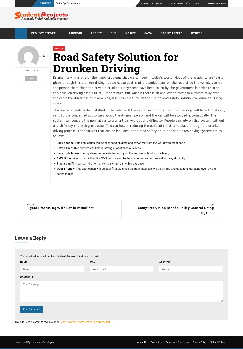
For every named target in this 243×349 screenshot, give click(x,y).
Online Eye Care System (68, 3)
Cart (196, 3)
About (144, 3)
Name (24, 262)
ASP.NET (96, 33)
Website (164, 262)
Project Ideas (172, 33)
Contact (157, 3)
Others (196, 33)
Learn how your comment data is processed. (85, 322)
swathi (42, 56)
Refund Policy (217, 342)
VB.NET (130, 33)
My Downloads (180, 3)
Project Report (43, 33)
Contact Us (156, 342)
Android (75, 33)
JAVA (148, 33)
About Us (142, 342)
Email (93, 262)
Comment (27, 277)
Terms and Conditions (177, 342)
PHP (114, 33)
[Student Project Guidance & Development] (21, 33)
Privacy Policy (200, 342)
